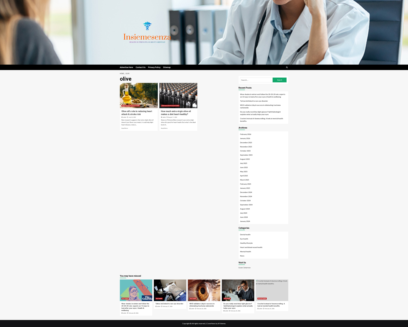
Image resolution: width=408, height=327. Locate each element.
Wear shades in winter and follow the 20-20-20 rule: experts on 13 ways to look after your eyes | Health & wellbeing (262, 95)
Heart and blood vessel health (130, 105)
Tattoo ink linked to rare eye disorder (254, 101)
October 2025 (245, 151)
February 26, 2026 (201, 308)
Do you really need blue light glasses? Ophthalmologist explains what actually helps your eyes (260, 113)
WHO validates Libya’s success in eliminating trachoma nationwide (260, 106)
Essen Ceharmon (245, 268)
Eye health (244, 239)
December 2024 (246, 192)
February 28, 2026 (133, 313)
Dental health (245, 234)
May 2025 (243, 171)
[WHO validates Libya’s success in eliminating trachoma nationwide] (204, 290)
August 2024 (245, 209)
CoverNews (211, 323)
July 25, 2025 (132, 117)
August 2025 (245, 159)
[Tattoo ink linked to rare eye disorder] (170, 290)
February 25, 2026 (235, 311)
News (242, 256)
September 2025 (246, 155)
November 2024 (246, 196)
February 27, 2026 (167, 306)
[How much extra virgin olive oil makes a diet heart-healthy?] (178, 95)
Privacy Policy (154, 67)
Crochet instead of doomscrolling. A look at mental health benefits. (261, 120)
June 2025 (244, 167)
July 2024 (243, 213)
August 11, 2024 (172, 117)
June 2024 (244, 217)
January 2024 (245, 221)
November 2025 (246, 147)
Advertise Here (126, 67)
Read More (124, 128)
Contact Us (140, 67)
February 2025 (245, 184)
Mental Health (245, 252)
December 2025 (246, 142)
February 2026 (245, 134)
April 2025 (244, 176)
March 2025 (244, 180)
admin (124, 117)
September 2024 (246, 205)
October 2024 (245, 200)
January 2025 (245, 188)
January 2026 (245, 138)
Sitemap (167, 67)
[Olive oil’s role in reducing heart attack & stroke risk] (139, 95)
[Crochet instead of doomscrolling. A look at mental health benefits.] (272, 290)
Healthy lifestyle (246, 243)
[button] (287, 67)
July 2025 (243, 163)
